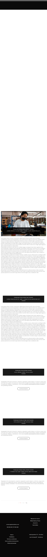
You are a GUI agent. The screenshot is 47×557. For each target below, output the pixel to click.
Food (21, 297)
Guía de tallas (35, 525)
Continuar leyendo (24, 389)
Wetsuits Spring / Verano (35, 520)
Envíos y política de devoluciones (11, 541)
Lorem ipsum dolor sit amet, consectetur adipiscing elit (23, 231)
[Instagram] (13, 530)
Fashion (24, 229)
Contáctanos (11, 536)
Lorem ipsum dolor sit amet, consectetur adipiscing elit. (23, 299)
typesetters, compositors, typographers (20, 381)
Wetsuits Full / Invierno (35, 518)
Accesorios (35, 522)
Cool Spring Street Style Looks (23, 372)
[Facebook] (10, 530)
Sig (26, 502)
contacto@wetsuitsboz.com (12, 524)
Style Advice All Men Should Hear (23, 422)
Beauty (21, 229)
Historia (11, 534)
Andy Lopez (17, 229)
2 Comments (31, 229)
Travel (27, 297)
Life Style (27, 229)
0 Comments (29, 370)
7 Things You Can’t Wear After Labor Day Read (23, 471)
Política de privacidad (11, 543)
